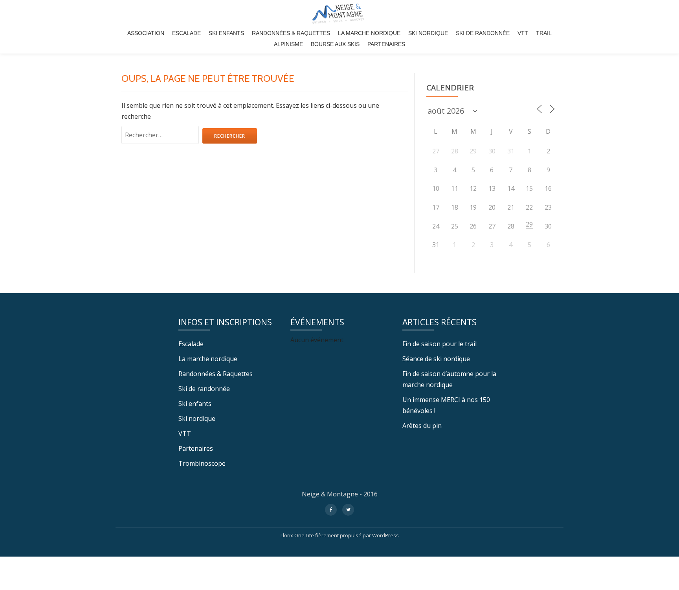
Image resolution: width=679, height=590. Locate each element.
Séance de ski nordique (436, 358)
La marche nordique (369, 33)
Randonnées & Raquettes (291, 33)
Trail (544, 33)
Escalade (186, 33)
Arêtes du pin (422, 425)
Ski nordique (428, 33)
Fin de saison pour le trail (439, 343)
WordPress (385, 535)
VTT (523, 33)
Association (145, 33)
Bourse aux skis (335, 44)
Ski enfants (226, 33)
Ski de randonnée (483, 33)
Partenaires (386, 44)
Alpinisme (288, 44)
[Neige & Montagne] (339, 14)
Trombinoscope (202, 463)
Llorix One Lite (298, 535)
